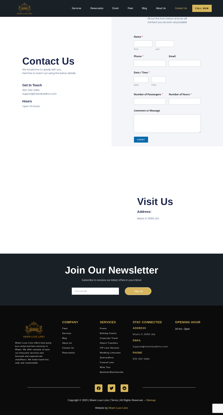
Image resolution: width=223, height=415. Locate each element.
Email (172, 56)
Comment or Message (147, 110)
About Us (161, 8)
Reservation (96, 8)
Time (153, 85)
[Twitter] (111, 388)
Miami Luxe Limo (118, 408)
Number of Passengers (148, 94)
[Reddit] (124, 388)
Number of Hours (180, 94)
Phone (139, 56)
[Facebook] (98, 388)
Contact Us (181, 8)
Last (157, 49)
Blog (144, 8)
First (136, 49)
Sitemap (150, 400)
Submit (141, 139)
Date (136, 85)
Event (115, 8)
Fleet (130, 8)
